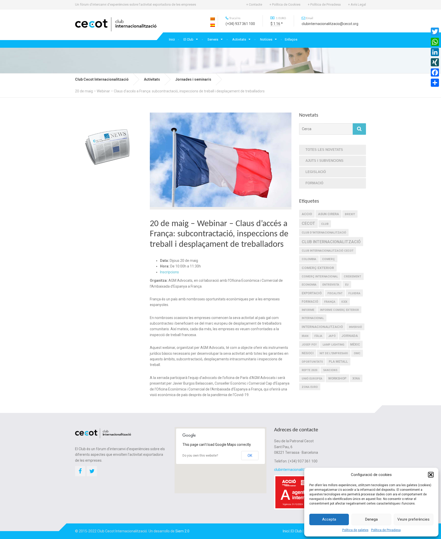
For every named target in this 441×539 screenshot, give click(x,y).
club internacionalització (331, 241)
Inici (172, 39)
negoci (308, 353)
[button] (430, 474)
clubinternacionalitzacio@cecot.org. (303, 470)
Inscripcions (169, 272)
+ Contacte (254, 4)
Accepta (329, 519)
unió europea (312, 378)
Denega (371, 519)
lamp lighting (333, 344)
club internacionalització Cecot (327, 250)
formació (310, 301)
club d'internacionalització (324, 232)
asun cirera (328, 214)
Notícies (266, 39)
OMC (357, 353)
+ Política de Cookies (285, 4)
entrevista (330, 284)
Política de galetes (355, 530)
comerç (328, 259)
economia (309, 284)
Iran (305, 336)
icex (344, 301)
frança (329, 301)
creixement (352, 276)
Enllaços (291, 39)
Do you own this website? (200, 455)
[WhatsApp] (435, 42)
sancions (330, 370)
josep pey (309, 344)
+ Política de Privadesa (324, 4)
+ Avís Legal (357, 4)
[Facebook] (435, 72)
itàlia (318, 336)
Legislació (315, 172)
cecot (308, 223)
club (324, 224)
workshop (337, 378)
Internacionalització (322, 327)
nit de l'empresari (334, 353)
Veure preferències (413, 519)
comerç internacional (320, 276)
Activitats (239, 39)
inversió (355, 327)
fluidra (354, 293)
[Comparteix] (435, 83)
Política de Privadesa (386, 530)
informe (308, 310)
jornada (349, 336)
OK (250, 456)
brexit (350, 214)
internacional (313, 318)
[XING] (435, 62)
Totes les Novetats (324, 150)
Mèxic (355, 344)
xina (356, 378)
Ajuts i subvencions (324, 161)
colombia (309, 259)
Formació (314, 183)
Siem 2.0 (182, 531)
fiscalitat (334, 293)
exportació (312, 293)
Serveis (212, 39)
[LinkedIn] (435, 52)
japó (332, 336)
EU (347, 284)
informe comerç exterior (339, 310)
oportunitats (312, 361)
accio (307, 214)
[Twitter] (435, 32)
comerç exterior (318, 268)
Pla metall (338, 361)
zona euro (310, 387)
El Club (188, 39)
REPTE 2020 (309, 370)
